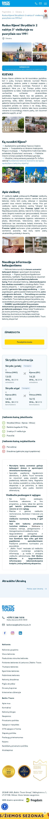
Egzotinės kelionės (10, 671)
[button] (4, 806)
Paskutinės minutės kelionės (15, 658)
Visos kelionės (8, 654)
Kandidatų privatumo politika (15, 746)
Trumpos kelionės (10, 667)
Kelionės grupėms (10, 650)
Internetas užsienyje (11, 692)
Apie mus (6, 703)
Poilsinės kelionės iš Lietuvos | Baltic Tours (21, 663)
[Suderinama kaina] (45, 11)
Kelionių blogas (9, 712)
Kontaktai (6, 708)
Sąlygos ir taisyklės (10, 725)
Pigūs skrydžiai (8, 684)
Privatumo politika (10, 721)
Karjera (5, 742)
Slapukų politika (9, 733)
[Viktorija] (45, 16)
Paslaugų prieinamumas (12, 738)
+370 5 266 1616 (15, 617)
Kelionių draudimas (10, 680)
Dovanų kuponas (9, 688)
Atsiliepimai (7, 750)
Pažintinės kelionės (11, 675)
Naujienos (6, 716)
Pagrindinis (6, 12)
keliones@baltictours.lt (19, 625)
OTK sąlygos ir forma (11, 729)
